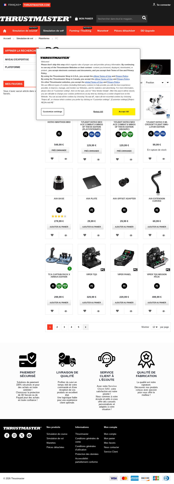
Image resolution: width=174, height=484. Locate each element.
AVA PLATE (91, 198)
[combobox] (121, 18)
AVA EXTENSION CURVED (157, 199)
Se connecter (163, 5)
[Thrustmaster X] (21, 435)
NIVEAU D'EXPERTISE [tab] (17, 59)
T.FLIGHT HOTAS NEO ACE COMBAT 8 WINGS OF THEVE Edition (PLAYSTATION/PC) (91, 125)
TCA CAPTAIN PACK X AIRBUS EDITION (59, 275)
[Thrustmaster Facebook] (6, 435)
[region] (88, 84)
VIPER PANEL (124, 274)
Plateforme (44, 38)
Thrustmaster (81, 434)
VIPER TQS (91, 274)
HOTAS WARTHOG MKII (59, 122)
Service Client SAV (107, 387)
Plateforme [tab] (12, 67)
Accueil (7, 38)
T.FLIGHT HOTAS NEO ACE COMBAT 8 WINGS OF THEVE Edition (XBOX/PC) (124, 125)
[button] (12, 5)
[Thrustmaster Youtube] (29, 435)
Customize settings (52, 112)
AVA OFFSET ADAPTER (124, 198)
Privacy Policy (122, 76)
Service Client (111, 451)
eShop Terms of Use (102, 76)
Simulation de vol (24, 38)
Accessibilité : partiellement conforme (86, 460)
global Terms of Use (94, 82)
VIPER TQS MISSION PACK (157, 275)
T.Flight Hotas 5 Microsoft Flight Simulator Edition (157, 124)
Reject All (98, 112)
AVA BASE (59, 198)
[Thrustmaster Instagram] (14, 435)
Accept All (124, 112)
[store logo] (35, 18)
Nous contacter (111, 447)
